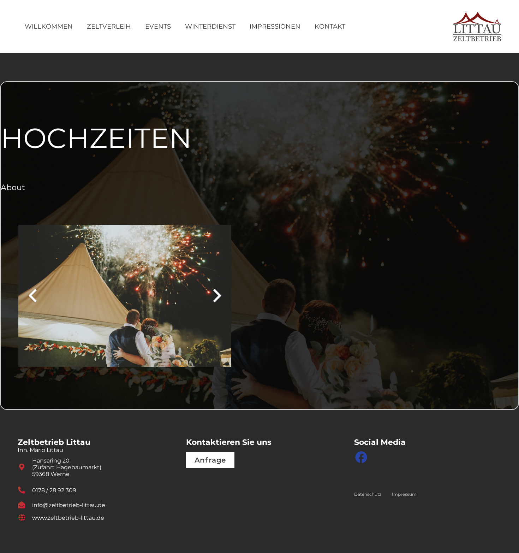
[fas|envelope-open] (25, 505)
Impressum (404, 494)
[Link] (477, 27)
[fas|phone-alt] (25, 490)
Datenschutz (367, 494)
